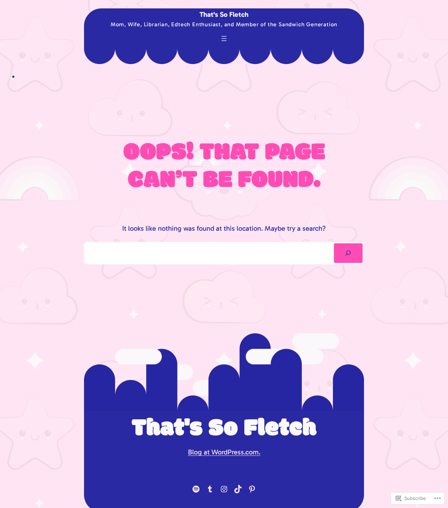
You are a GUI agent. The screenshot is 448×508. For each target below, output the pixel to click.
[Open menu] (224, 38)
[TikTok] (238, 489)
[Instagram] (224, 489)
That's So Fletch (224, 14)
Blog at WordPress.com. (224, 452)
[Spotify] (196, 489)
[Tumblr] (210, 489)
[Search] (348, 253)
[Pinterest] (252, 489)
